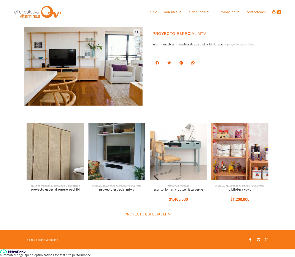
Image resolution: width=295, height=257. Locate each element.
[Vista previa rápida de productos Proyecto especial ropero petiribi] (81, 130)
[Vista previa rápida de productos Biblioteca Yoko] (266, 130)
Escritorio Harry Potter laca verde (178, 189)
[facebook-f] (250, 239)
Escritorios (173, 186)
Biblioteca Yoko (239, 189)
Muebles (168, 44)
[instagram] (266, 239)
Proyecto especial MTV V (117, 189)
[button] (157, 63)
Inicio (155, 44)
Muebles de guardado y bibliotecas (200, 44)
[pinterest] (258, 239)
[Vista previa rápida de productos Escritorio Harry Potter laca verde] (204, 130)
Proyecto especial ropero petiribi (55, 189)
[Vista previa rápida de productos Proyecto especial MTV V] (143, 130)
